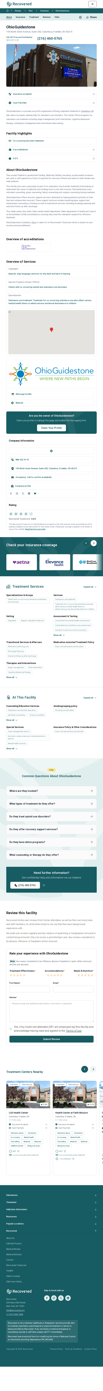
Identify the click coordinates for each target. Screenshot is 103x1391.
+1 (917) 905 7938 (14, 1314)
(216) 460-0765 (27, 885)
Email (55, 983)
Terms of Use (74, 1030)
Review (12, 997)
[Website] (51, 451)
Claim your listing (13, 1281)
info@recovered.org (15, 1310)
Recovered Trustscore (16, 1265)
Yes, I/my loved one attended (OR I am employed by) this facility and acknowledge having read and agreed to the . (54, 1028)
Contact (9, 1260)
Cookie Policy (90, 1349)
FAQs (57, 17)
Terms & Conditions (73, 1349)
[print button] (80, 17)
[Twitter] (61, 1298)
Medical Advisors (14, 1254)
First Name (14, 983)
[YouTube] (35, 493)
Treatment (34, 17)
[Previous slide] (86, 543)
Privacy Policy (56, 1349)
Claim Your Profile (51, 427)
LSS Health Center (18, 1112)
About (9, 17)
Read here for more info (35, 529)
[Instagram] (17, 493)
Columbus (44, 11)
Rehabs (18, 11)
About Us (10, 1238)
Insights (9, 1270)
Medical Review (13, 1249)
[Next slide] (94, 543)
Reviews (47, 17)
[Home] (7, 10)
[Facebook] (11, 493)
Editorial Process (14, 1243)
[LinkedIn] (29, 493)
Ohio (31, 11)
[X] (23, 493)
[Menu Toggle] (92, 4)
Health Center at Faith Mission (71, 1112)
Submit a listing (13, 1276)
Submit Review (51, 1039)
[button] (15, 40)
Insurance (20, 17)
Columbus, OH (87, 111)
